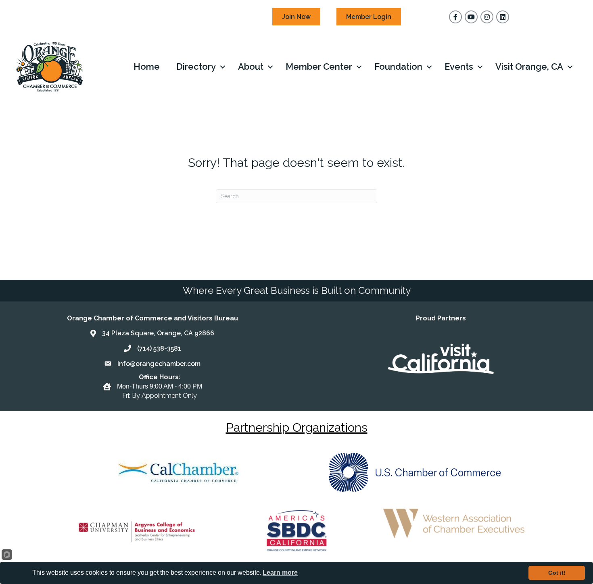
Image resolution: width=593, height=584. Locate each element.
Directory (196, 66)
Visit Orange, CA (529, 66)
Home (147, 66)
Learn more (280, 572)
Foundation (398, 66)
